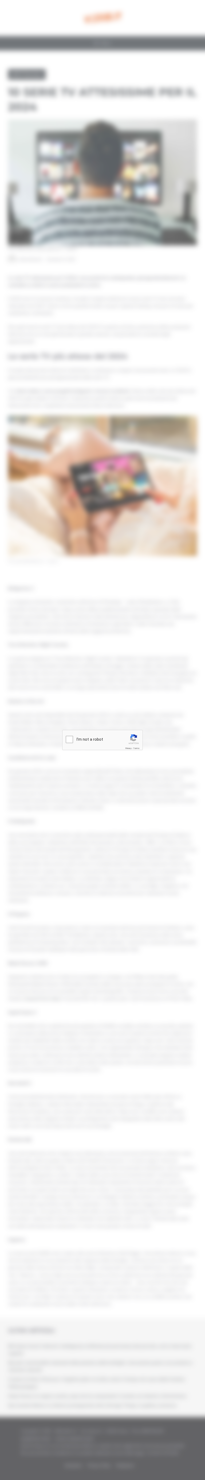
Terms (136, 748)
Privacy (128, 748)
